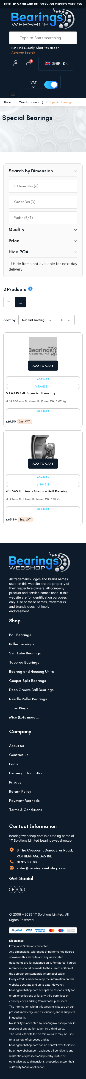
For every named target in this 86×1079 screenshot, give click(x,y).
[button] (13, 94)
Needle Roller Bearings (28, 699)
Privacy (15, 782)
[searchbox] (43, 186)
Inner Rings (18, 708)
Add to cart (43, 366)
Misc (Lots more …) (25, 717)
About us (16, 745)
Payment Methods (24, 800)
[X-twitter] (21, 889)
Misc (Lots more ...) (31, 102)
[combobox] (43, 186)
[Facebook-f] (13, 889)
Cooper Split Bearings (27, 680)
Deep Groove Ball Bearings (31, 690)
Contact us (18, 755)
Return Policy (20, 791)
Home (7, 102)
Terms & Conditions (25, 810)
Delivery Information (26, 773)
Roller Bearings (21, 644)
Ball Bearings (20, 635)
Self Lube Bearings (25, 653)
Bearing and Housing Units (31, 671)
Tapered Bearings (24, 662)
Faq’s (13, 764)
